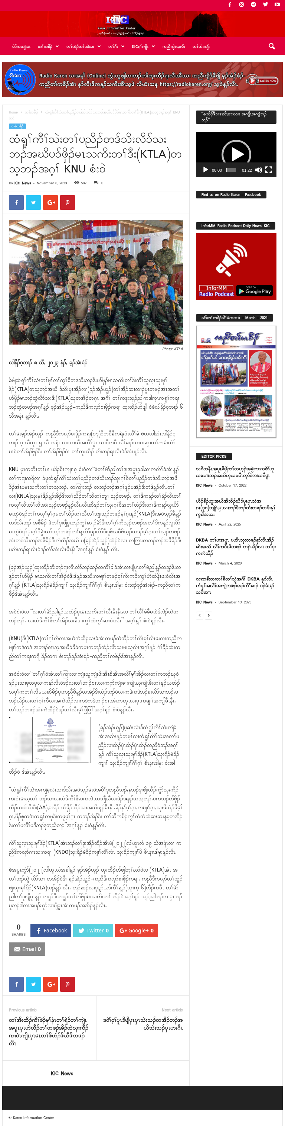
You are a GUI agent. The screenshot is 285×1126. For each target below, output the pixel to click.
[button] (271, 47)
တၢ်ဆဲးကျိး (201, 47)
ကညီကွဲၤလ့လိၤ (174, 47)
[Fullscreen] (268, 170)
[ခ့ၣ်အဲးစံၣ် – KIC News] (142, 24)
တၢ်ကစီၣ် (31, 112)
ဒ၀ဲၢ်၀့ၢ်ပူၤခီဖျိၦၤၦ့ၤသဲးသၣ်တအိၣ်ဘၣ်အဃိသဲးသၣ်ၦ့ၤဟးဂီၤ (143, 1024)
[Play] (205, 170)
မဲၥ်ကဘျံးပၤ (21, 47)
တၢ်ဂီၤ (113, 47)
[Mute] (258, 170)
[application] (236, 154)
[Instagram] (241, 5)
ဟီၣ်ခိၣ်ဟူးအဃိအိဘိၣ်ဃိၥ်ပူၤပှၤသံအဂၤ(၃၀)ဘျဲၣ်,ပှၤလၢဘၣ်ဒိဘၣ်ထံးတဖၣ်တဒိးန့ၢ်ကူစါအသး (235, 508)
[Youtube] (277, 5)
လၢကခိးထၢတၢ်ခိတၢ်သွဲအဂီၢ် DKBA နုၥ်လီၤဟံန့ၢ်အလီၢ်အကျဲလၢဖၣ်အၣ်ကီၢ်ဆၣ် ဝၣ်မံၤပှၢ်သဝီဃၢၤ (235, 586)
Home (13, 112)
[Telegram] (253, 5)
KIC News (22, 183)
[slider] (231, 170)
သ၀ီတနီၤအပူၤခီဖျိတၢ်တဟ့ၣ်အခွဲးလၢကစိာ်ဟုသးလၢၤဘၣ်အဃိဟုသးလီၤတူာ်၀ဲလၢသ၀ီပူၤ (235, 472)
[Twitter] (265, 5)
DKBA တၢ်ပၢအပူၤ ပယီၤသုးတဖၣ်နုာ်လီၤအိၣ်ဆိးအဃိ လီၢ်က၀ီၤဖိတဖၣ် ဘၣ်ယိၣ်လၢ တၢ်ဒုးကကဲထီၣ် (236, 547)
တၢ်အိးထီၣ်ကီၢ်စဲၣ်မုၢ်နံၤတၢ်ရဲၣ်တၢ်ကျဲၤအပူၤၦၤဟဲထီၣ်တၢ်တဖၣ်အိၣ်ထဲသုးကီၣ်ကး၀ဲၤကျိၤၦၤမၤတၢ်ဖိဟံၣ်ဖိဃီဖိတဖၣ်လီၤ (48, 1032)
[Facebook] (229, 5)
